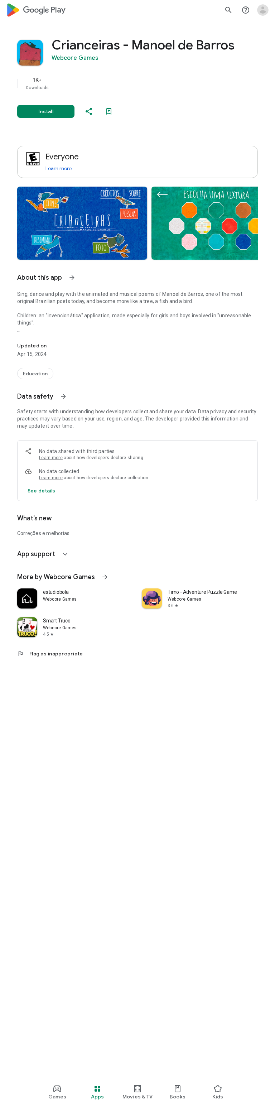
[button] (82, 223)
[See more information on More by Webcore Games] (105, 577)
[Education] (35, 373)
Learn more (58, 168)
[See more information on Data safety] (63, 396)
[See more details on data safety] (41, 490)
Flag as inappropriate (50, 653)
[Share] (88, 111)
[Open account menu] (262, 10)
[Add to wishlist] (108, 111)
